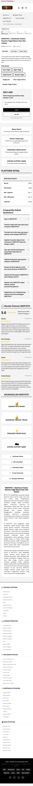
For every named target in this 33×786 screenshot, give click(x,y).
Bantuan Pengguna (7, 636)
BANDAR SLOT (7, 18)
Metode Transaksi (7, 628)
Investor (5, 711)
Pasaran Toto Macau (7, 667)
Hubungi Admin (6, 644)
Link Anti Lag (6, 672)
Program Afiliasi (6, 692)
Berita (4, 602)
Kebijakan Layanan (7, 633)
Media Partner (6, 706)
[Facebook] (10, 777)
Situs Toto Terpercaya (8, 659)
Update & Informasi (7, 600)
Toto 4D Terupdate (7, 678)
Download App (6, 729)
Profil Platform (6, 591)
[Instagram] (14, 777)
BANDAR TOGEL (17, 15)
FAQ (4, 641)
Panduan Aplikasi (7, 745)
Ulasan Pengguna (7, 647)
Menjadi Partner (6, 695)
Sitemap (5, 616)
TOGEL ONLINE (19, 18)
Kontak (4, 613)
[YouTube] (22, 777)
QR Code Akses (6, 748)
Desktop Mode (6, 739)
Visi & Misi (5, 594)
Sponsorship (6, 700)
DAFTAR (16, 114)
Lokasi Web (6, 610)
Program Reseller (7, 709)
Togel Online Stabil (7, 662)
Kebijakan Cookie (26, 764)
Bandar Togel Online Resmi (9, 664)
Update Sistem (6, 742)
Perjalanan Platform (8, 597)
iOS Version (5, 734)
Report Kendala (7, 750)
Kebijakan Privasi (7, 605)
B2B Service (6, 698)
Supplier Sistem (7, 714)
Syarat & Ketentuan (7, 608)
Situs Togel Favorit (7, 680)
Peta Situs (16, 765)
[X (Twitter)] (18, 777)
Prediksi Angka (6, 675)
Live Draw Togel (7, 670)
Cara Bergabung (7, 625)
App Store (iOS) (6, 726)
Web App (5, 737)
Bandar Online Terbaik (8, 683)
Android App (6, 731)
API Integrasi (6, 717)
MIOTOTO (6, 15)
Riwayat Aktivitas (7, 631)
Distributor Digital (7, 703)
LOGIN (16, 110)
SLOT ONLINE (7, 21)
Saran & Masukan (7, 649)
